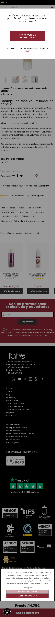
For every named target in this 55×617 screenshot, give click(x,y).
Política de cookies (41, 584)
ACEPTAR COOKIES (27, 596)
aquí (27, 52)
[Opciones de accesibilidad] (7, 611)
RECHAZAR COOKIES (27, 591)
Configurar (28, 588)
